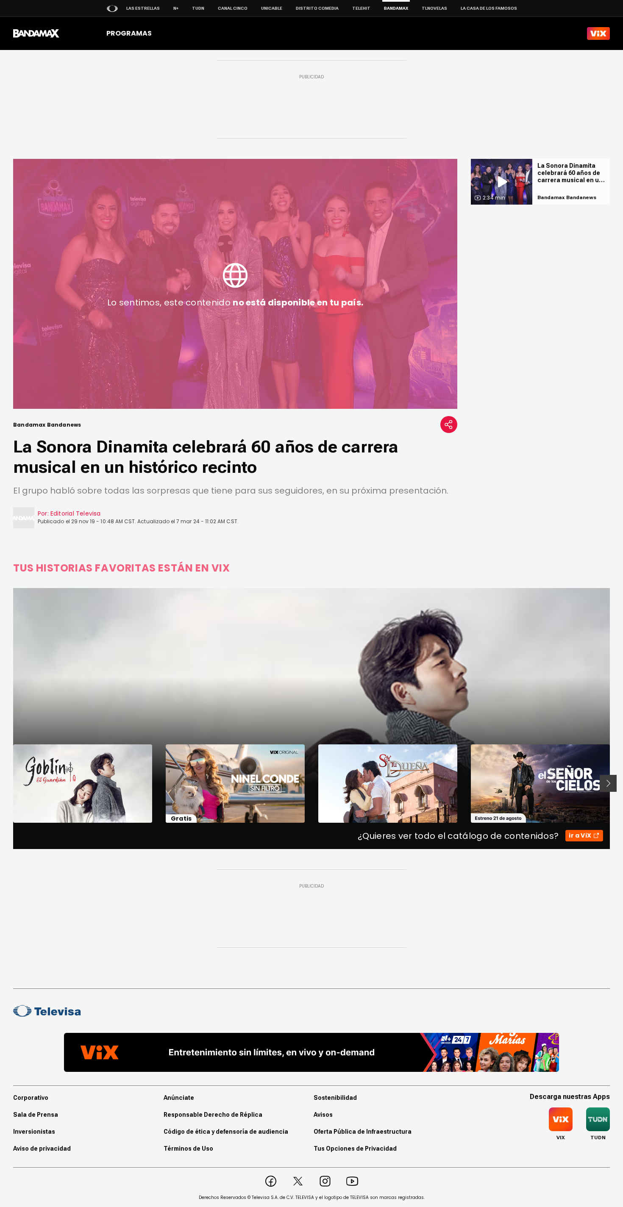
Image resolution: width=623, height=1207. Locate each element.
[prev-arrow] (7, 783)
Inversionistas (34, 1131)
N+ (175, 8)
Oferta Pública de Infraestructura (363, 1131)
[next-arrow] (608, 783)
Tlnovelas (434, 8)
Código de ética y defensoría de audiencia (226, 1131)
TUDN (198, 8)
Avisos (323, 1114)
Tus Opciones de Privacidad (355, 1148)
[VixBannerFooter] (311, 1052)
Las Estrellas (143, 8)
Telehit (361, 8)
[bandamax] (36, 33)
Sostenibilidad (335, 1097)
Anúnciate (179, 1097)
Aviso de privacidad (42, 1148)
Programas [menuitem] (129, 33)
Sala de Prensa (35, 1114)
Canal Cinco (233, 8)
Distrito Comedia (317, 8)
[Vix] (598, 33)
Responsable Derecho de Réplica (213, 1114)
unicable (271, 8)
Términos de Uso (188, 1148)
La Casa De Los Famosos (489, 8)
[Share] (448, 424)
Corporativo (30, 1097)
